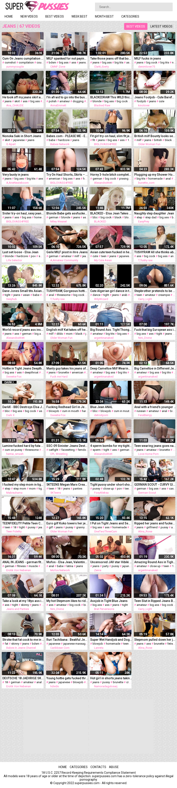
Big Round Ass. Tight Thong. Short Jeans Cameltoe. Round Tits (111, 329)
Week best (79, 16)
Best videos (54, 16)
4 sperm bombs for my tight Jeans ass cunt (111, 446)
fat (6, 643)
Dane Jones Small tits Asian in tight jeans (23, 291)
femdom (83, 449)
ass (73, 62)
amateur (65, 101)
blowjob (54, 411)
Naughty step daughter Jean (154, 213)
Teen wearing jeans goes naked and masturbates (155, 446)
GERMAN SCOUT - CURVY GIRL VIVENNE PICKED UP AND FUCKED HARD (155, 484)
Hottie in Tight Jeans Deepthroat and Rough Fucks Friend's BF (23, 368)
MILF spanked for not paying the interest (67, 58)
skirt (17, 101)
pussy (96, 488)
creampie (164, 295)
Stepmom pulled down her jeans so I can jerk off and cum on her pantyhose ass (155, 639)
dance (96, 295)
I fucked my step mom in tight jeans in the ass (23, 484)
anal (168, 178)
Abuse (114, 767)
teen (103, 256)
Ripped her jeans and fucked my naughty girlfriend (155, 523)
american (54, 178)
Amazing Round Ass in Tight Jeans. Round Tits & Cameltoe (155, 562)
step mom (19, 488)
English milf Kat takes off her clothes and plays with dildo (67, 329)
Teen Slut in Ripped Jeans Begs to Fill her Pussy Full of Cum (155, 601)
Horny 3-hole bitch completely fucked (111, 174)
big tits (119, 62)
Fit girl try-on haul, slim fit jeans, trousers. (111, 136)
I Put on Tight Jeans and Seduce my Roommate (111, 523)
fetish (170, 643)
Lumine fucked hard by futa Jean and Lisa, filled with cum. (23, 446)
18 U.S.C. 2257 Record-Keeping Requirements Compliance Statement (88, 772)
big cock (151, 62)
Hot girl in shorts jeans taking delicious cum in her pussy (111, 678)
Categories (130, 16)
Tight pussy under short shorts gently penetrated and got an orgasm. (111, 484)
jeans (82, 62)
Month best (104, 16)
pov (33, 256)
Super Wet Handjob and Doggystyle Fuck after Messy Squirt (111, 639)
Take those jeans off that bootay (111, 58)
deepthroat (31, 372)
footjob (141, 101)
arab (124, 295)
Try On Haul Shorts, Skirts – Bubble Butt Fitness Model (67, 174)
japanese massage (75, 643)
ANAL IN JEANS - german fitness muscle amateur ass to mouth (23, 562)
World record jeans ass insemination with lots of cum (23, 329)
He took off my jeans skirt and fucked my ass (23, 97)
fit (94, 140)
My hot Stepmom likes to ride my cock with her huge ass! (67, 601)
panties (77, 488)
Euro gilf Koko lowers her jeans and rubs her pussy (67, 523)
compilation (26, 62)
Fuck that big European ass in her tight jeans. (155, 329)
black (168, 140)
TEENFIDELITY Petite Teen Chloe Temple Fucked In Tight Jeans (23, 523)
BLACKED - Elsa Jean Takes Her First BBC (111, 213)
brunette (63, 372)
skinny (25, 604)
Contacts (98, 767)
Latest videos (161, 26)
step (139, 217)
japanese (19, 140)
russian (141, 411)
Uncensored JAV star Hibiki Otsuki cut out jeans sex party (111, 562)
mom (69, 333)
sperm (97, 449)
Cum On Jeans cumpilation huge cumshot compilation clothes (23, 58)
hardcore (64, 140)
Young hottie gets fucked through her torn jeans (67, 678)
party (105, 566)
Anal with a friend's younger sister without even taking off (155, 407)
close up (108, 488)
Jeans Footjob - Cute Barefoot (155, 97)
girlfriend (152, 527)
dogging (78, 101)
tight (7, 295)
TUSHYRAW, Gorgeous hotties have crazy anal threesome (67, 291)
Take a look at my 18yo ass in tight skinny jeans (23, 601)
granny (80, 527)
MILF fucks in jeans (147, 58)
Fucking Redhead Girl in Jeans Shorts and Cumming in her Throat (67, 407)
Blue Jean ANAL (101, 407)
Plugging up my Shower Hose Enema (155, 174)
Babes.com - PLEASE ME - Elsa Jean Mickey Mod (67, 136)
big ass (63, 62)
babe (52, 140)
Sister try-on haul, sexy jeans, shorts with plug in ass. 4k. (23, 213)
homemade (155, 178)
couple (41, 62)
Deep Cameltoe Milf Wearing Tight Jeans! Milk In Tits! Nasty (111, 368)
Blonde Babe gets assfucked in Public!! (67, 213)
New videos (29, 16)
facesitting (68, 449)
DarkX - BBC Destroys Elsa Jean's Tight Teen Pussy (23, 407)
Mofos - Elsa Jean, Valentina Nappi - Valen (67, 562)
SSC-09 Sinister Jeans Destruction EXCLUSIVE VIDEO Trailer (67, 446)
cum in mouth (70, 411)
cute (161, 101)
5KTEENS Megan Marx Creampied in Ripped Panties (67, 484)
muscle (33, 566)
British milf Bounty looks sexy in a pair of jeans (155, 136)
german (97, 178)
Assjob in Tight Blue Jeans (109, 601)
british (158, 140)
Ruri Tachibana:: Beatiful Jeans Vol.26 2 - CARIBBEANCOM (67, 639)
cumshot (10, 62)
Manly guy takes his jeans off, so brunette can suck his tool (67, 368)
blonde (97, 101)
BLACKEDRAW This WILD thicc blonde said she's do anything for (111, 97)
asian (26, 295)
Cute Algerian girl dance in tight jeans (111, 291)
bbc (95, 217)
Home (9, 16)
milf (139, 140)
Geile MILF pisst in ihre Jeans (67, 252)
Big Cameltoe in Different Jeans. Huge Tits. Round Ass (155, 368)
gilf (51, 527)
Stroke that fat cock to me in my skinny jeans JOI (23, 639)
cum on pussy (13, 449)
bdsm (52, 62)
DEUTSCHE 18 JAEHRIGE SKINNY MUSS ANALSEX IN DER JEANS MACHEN (23, 678)
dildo (60, 333)
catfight (53, 449)
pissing (123, 178)
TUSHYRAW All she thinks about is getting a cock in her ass (155, 252)
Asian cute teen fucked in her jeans (111, 252)
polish (53, 101)
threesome (63, 295)
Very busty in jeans (15, 174)
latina (69, 566)
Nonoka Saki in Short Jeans (21, 136)
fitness (21, 566)
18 (129, 140)
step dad (150, 217)
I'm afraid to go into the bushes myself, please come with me (67, 97)
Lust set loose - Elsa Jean (20, 252)
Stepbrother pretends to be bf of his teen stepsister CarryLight (155, 291)
